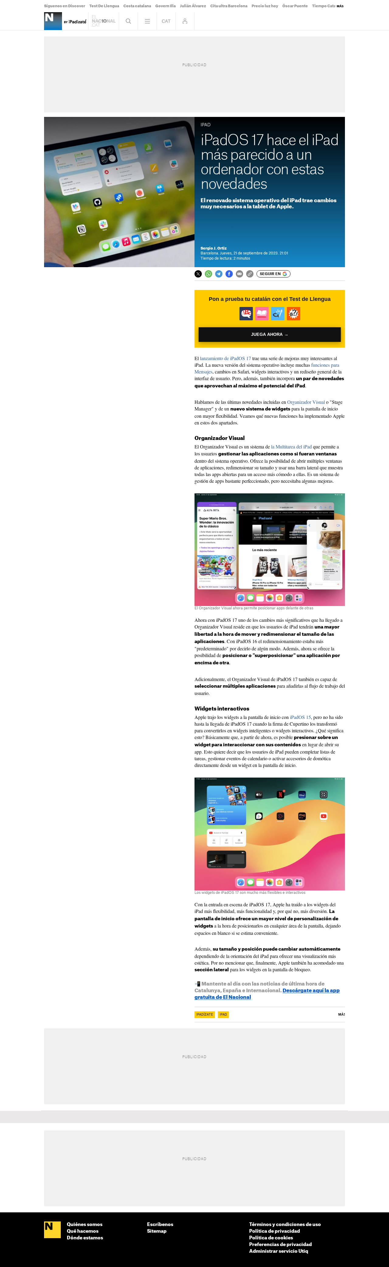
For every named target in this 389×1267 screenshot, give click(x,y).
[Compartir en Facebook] (229, 274)
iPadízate (204, 1014)
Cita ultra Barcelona (228, 6)
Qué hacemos (82, 1231)
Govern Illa (165, 6)
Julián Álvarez (193, 6)
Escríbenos (160, 1224)
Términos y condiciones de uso (285, 1224)
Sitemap (157, 1231)
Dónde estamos (85, 1238)
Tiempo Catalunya (329, 6)
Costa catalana (137, 6)
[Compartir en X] (198, 274)
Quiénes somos (84, 1224)
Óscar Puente (295, 6)
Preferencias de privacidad (280, 1244)
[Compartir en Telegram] (218, 274)
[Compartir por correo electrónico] (239, 274)
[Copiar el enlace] (249, 274)
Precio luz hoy (265, 6)
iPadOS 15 (300, 717)
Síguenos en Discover (64, 6)
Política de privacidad (274, 1231)
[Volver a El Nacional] (103, 21)
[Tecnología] (53, 21)
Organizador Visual (306, 402)
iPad (223, 1014)
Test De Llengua (104, 6)
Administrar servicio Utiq (278, 1251)
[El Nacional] (52, 1230)
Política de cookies (271, 1238)
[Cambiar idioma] (166, 21)
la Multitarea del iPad (291, 446)
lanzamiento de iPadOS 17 (225, 358)
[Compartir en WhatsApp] (208, 274)
